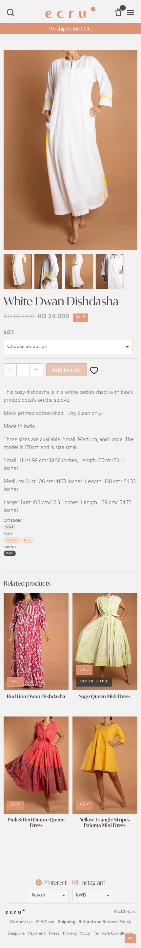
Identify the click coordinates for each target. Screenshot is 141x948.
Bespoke (16, 933)
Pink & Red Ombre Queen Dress (36, 822)
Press (54, 933)
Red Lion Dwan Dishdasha (36, 696)
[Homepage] (70, 12)
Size (9, 332)
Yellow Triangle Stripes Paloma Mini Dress (105, 822)
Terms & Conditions (113, 933)
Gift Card (45, 922)
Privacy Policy (76, 933)
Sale (9, 527)
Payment (36, 933)
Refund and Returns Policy (105, 922)
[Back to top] (130, 938)
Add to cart (66, 369)
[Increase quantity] (36, 370)
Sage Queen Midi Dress (105, 696)
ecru (28, 540)
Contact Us (21, 922)
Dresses (12, 540)
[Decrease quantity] (10, 370)
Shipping (66, 922)
